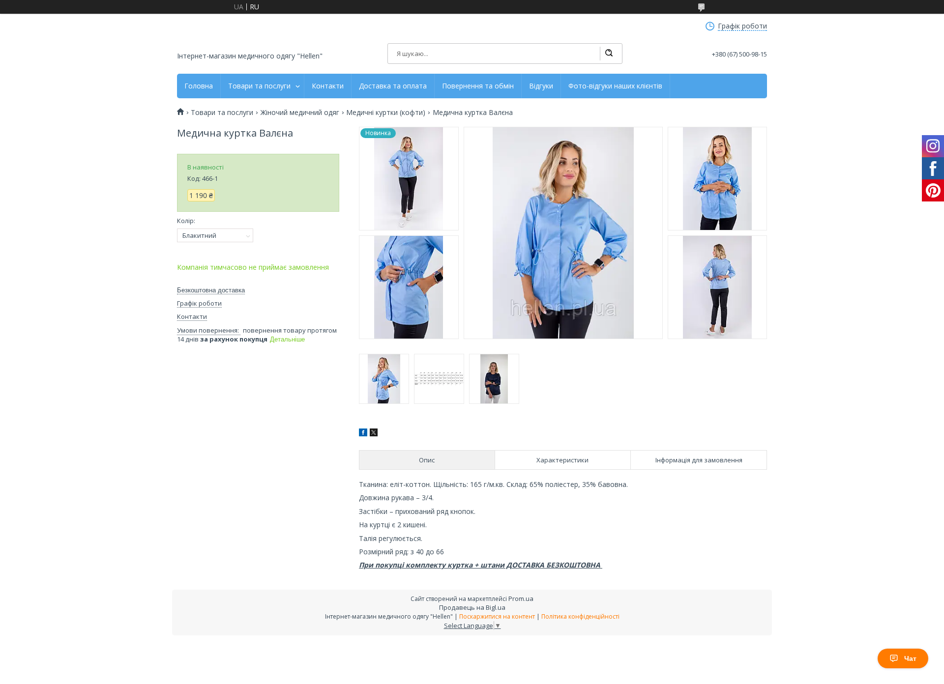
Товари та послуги (259, 86)
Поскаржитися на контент (497, 616)
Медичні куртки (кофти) (385, 112)
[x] (374, 433)
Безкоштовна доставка (211, 290)
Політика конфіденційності (580, 616)
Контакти (328, 86)
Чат (910, 658)
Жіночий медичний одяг (300, 112)
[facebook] (363, 433)
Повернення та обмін (478, 86)
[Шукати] (609, 53)
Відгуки (541, 86)
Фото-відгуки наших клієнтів (615, 86)
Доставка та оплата (393, 86)
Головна (198, 86)
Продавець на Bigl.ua (472, 607)
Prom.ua (520, 598)
